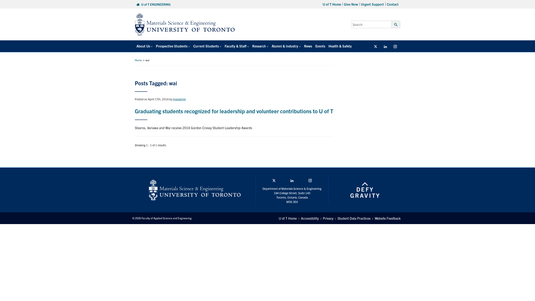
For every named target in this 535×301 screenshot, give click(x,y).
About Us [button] (143, 46)
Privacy (328, 218)
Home (138, 60)
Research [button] (259, 46)
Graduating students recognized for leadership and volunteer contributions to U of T (234, 110)
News (308, 46)
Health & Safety (340, 46)
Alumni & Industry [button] (285, 46)
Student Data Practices (354, 218)
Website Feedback (388, 218)
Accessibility (310, 218)
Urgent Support (372, 4)
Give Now (351, 4)
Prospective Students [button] (171, 46)
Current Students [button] (206, 46)
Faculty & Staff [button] (235, 46)
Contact (393, 4)
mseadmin (179, 99)
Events (320, 46)
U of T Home (332, 4)
